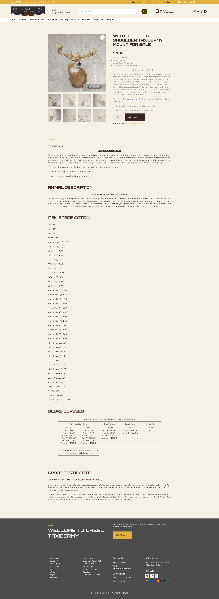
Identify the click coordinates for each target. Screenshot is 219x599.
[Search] (144, 11)
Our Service (23, 20)
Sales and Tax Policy (90, 569)
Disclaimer (87, 572)
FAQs (52, 569)
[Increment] (121, 117)
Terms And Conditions (91, 575)
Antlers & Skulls (51, 20)
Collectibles (75, 20)
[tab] (53, 139)
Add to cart (132, 117)
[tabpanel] (109, 326)
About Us (110, 20)
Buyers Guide (55, 575)
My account (54, 558)
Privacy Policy (88, 558)
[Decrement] (114, 117)
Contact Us (86, 20)
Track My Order (98, 20)
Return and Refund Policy (146, 2)
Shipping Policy (164, 2)
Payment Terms (89, 566)
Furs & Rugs (64, 20)
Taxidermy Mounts (37, 20)
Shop (133, 2)
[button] (102, 37)
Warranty (53, 572)
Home (14, 20)
